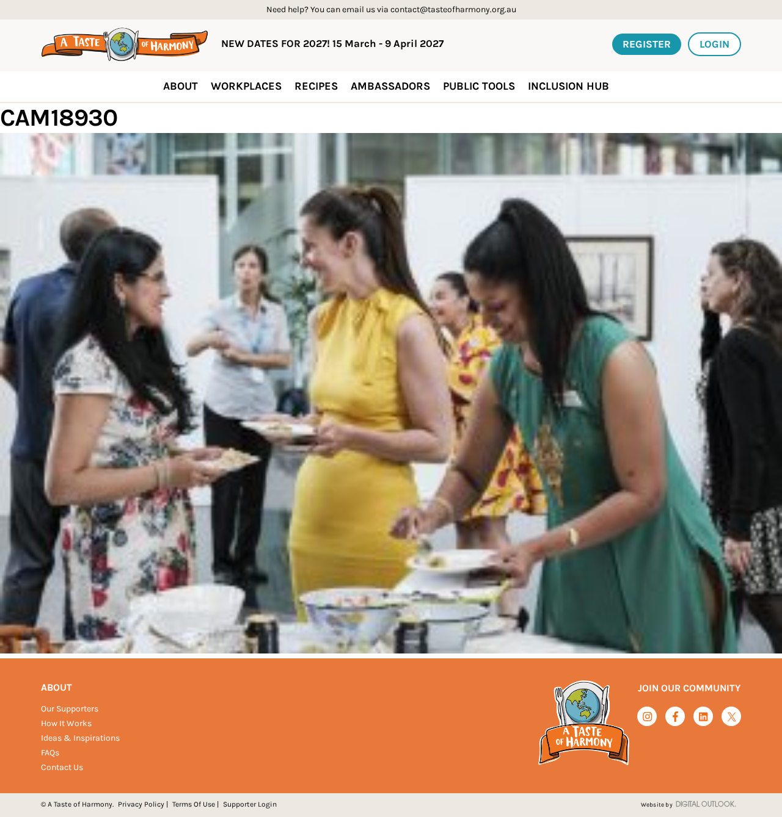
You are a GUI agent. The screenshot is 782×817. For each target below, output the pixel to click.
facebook (675, 716)
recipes (316, 86)
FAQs (50, 752)
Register (647, 44)
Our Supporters (69, 709)
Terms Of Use (193, 804)
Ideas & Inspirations (80, 738)
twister (731, 717)
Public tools (479, 86)
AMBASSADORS (390, 86)
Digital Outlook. (706, 805)
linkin (703, 717)
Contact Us (62, 767)
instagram (647, 716)
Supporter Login (250, 804)
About (56, 687)
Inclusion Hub (568, 86)
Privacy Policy (141, 804)
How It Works (66, 723)
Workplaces (246, 86)
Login (714, 44)
